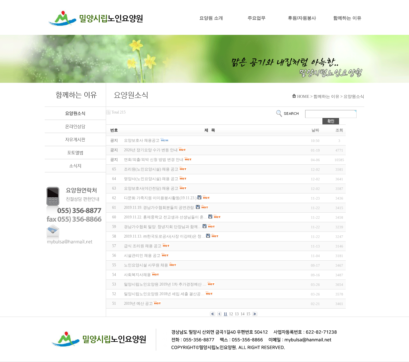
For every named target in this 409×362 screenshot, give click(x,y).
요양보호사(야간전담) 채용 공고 (151, 188)
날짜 (315, 130)
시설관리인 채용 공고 (142, 255)
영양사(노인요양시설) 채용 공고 (151, 179)
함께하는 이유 (347, 17)
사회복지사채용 (137, 274)
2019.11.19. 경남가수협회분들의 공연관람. (159, 207)
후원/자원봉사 (302, 17)
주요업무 (257, 17)
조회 (339, 130)
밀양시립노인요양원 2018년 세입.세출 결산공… (164, 294)
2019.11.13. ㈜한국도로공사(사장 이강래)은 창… (164, 236)
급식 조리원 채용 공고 (142, 246)
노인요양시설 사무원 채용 (146, 265)
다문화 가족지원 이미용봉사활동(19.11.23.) (160, 198)
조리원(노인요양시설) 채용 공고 (151, 169)
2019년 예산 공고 (138, 303)
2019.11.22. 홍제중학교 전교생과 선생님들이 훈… (165, 217)
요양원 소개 (211, 17)
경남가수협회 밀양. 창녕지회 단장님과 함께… (163, 226)
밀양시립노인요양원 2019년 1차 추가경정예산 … (165, 284)
